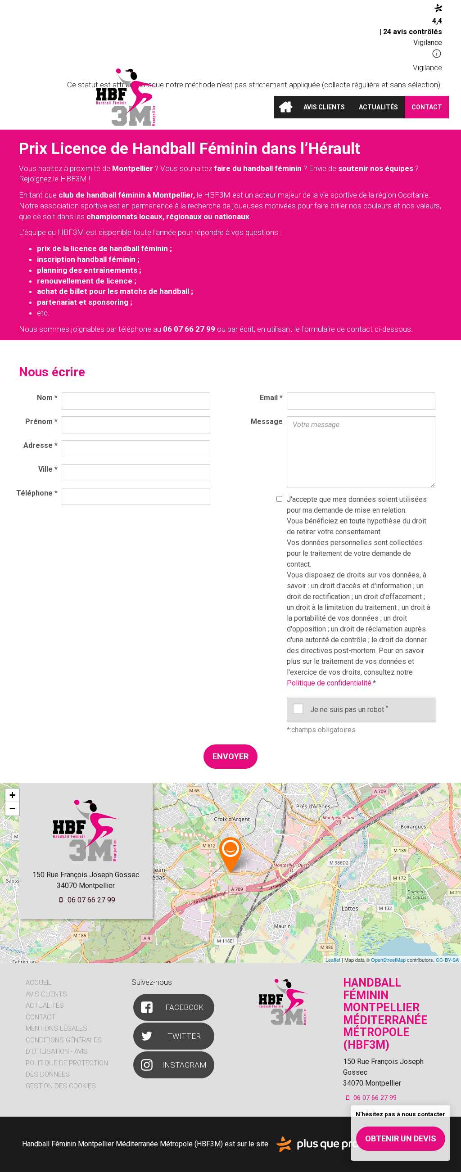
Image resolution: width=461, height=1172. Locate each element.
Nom (47, 397)
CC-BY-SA (447, 959)
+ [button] (12, 795)
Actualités (378, 107)
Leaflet (332, 959)
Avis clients (324, 107)
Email (271, 397)
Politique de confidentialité (329, 683)
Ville (48, 469)
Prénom (41, 421)
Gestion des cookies (61, 1086)
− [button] (12, 808)
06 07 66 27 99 (90, 900)
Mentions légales (56, 1028)
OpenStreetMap (388, 959)
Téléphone (37, 493)
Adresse (40, 445)
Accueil (285, 107)
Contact (426, 107)
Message (267, 421)
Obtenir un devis (400, 1138)
